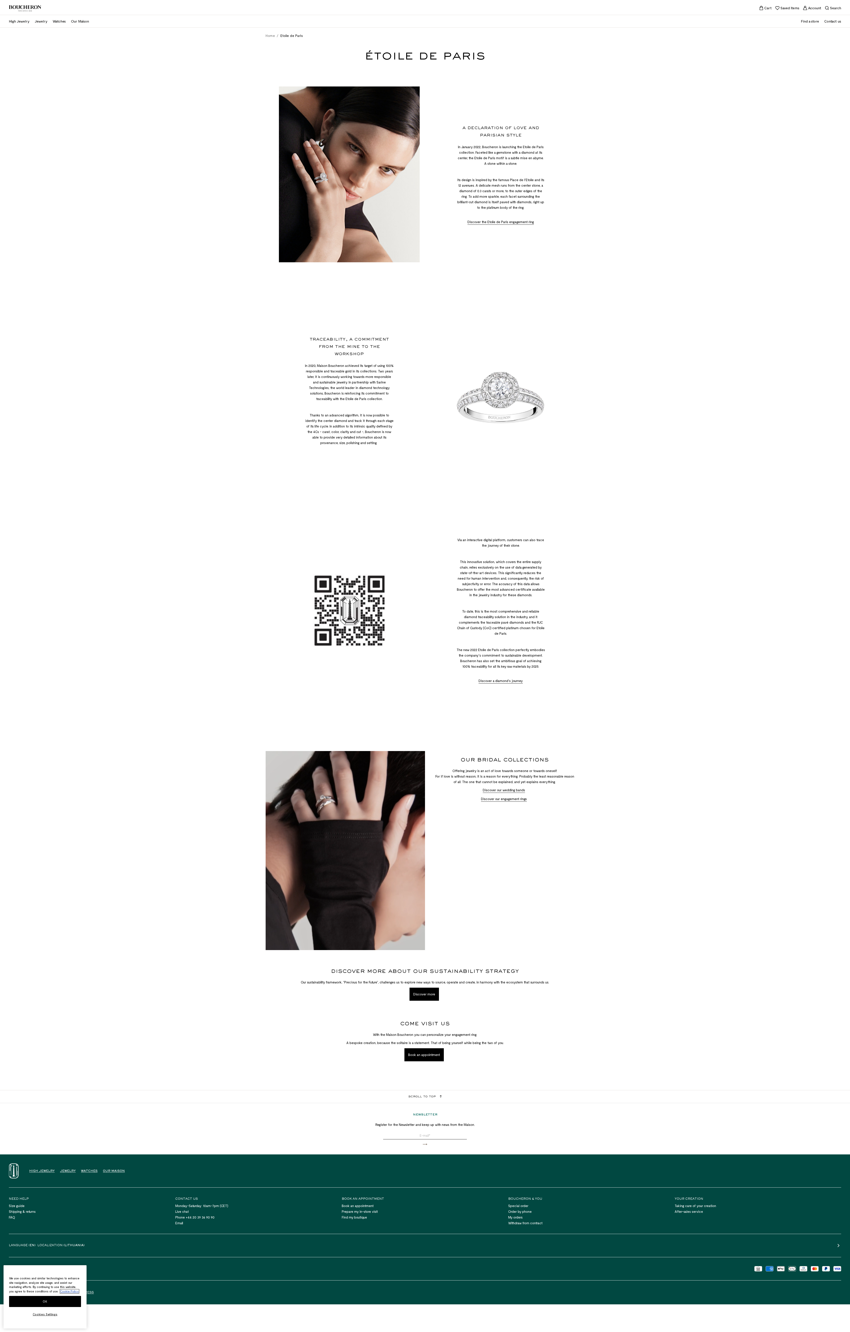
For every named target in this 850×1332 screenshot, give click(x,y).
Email (179, 1223)
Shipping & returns (22, 1211)
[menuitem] (765, 8)
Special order (518, 1206)
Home (270, 36)
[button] (425, 1144)
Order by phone (520, 1211)
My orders (515, 1217)
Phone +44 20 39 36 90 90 (194, 1217)
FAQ (12, 1217)
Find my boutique (354, 1217)
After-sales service (689, 1211)
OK (45, 1301)
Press (88, 1292)
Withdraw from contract (525, 1223)
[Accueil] (14, 1171)
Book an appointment (358, 1206)
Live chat (182, 1211)
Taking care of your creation (695, 1206)
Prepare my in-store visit (360, 1211)
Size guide (17, 1206)
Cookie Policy (69, 1291)
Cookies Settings (45, 1314)
